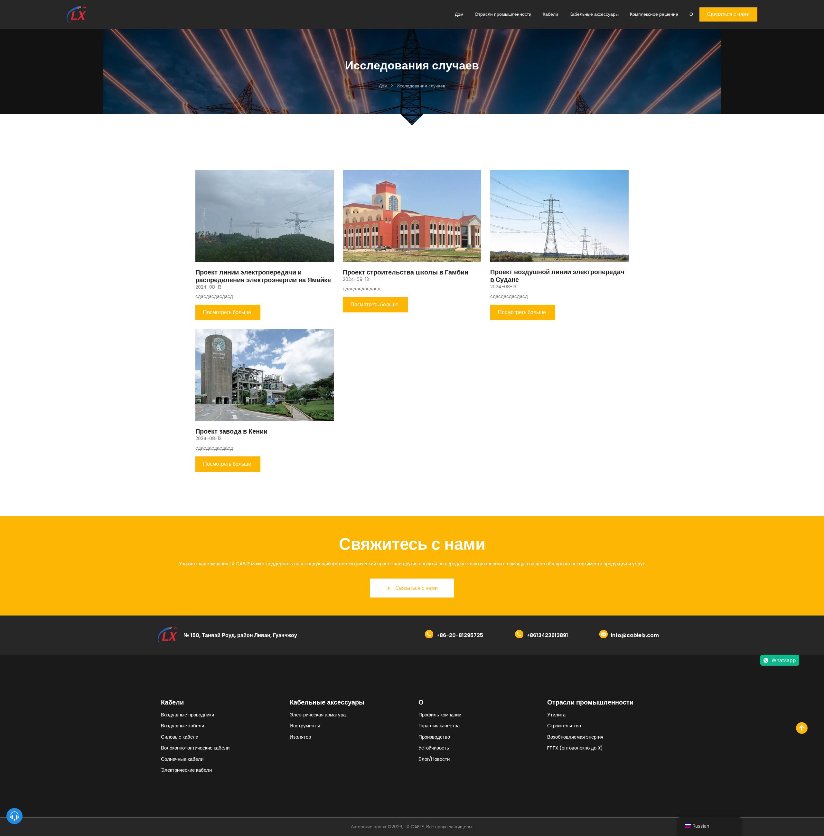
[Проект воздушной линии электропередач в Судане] (559, 215)
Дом (459, 14)
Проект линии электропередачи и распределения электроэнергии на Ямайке (263, 276)
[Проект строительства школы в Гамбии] (412, 215)
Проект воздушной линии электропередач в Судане (557, 275)
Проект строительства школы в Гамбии (405, 272)
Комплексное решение (654, 14)
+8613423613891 (547, 635)
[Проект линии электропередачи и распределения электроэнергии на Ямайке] (264, 215)
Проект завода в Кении (231, 431)
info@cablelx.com (635, 635)
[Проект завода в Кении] (264, 375)
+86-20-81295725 (459, 635)
